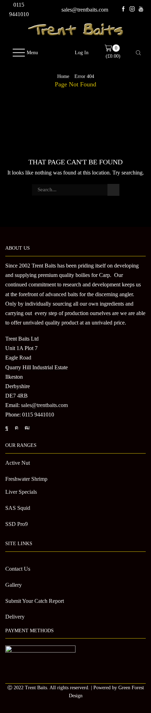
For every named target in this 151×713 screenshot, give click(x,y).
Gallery (13, 585)
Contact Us (17, 569)
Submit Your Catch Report (34, 601)
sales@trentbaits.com (84, 10)
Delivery (15, 617)
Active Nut (17, 463)
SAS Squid (17, 508)
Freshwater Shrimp (26, 479)
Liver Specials (21, 492)
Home (63, 76)
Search (113, 190)
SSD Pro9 (16, 524)
